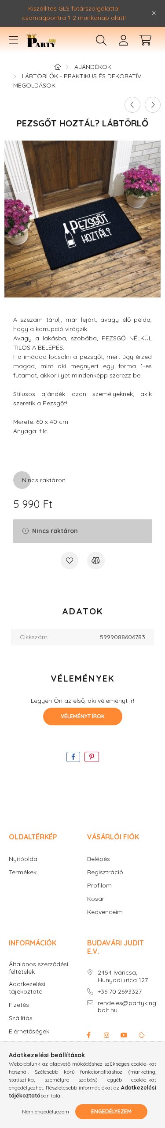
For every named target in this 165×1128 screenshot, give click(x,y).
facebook (89, 1035)
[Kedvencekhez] (69, 560)
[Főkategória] (57, 67)
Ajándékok (92, 67)
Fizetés (19, 1005)
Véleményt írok (83, 716)
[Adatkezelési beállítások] (141, 1035)
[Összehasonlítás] (96, 560)
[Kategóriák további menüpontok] (13, 40)
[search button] (101, 40)
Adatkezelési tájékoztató (27, 987)
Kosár (95, 899)
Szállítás (21, 1018)
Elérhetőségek (29, 1031)
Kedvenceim (105, 912)
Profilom (99, 885)
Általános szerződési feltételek (38, 968)
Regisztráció (105, 872)
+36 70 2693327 (120, 991)
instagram (106, 1035)
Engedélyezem (111, 1111)
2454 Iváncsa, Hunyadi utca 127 (123, 976)
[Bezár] (154, 13)
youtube (124, 1035)
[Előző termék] (132, 105)
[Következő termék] (153, 105)
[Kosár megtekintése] (145, 40)
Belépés (98, 859)
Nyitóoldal (24, 859)
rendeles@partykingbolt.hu (127, 1006)
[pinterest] (91, 757)
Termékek (23, 872)
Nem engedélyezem (45, 1111)
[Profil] (123, 40)
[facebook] (73, 757)
